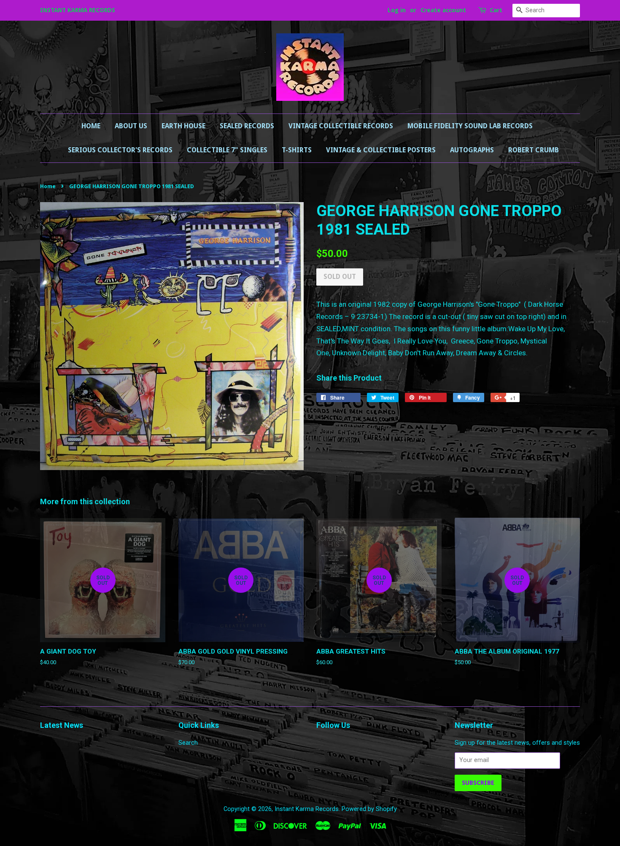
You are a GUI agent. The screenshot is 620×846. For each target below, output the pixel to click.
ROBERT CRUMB (533, 150)
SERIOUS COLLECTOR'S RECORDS (120, 150)
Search (188, 742)
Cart (496, 10)
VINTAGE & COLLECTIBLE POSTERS (381, 150)
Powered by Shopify (369, 809)
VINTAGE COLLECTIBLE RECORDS (340, 126)
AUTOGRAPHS (472, 150)
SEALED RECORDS (247, 126)
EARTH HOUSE (183, 126)
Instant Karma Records (307, 809)
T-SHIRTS (297, 150)
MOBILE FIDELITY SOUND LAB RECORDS (470, 126)
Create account (443, 10)
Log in (397, 10)
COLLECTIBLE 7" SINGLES (227, 150)
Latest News (61, 725)
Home (90, 126)
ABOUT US (131, 126)
